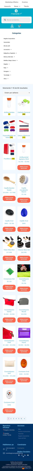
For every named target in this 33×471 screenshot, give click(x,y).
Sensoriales (7, 42)
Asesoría (7, 6)
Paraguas (6, 71)
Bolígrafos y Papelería (9, 53)
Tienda (26, 6)
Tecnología (6, 75)
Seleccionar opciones (24, 167)
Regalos (6, 64)
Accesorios (7, 49)
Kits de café (7, 46)
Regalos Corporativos (9, 38)
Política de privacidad (16, 462)
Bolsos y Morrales (8, 56)
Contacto (20, 448)
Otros (5, 78)
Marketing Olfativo (11, 2)
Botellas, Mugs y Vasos (10, 60)
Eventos (25, 2)
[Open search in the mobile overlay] (16, 19)
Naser (16, 6)
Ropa (5, 67)
